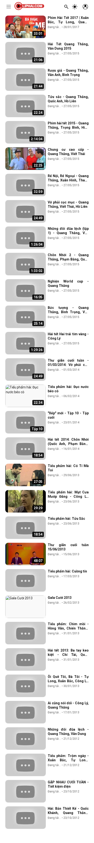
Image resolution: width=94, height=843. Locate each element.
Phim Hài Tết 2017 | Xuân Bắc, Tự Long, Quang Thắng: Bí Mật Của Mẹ (68, 22)
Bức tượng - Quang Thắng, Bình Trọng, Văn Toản (68, 312)
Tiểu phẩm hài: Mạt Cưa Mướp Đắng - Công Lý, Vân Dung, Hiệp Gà (68, 496)
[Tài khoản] (85, 7)
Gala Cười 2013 (60, 598)
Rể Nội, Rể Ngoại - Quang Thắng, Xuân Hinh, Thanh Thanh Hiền (68, 180)
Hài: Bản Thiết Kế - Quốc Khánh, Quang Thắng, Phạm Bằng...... (68, 813)
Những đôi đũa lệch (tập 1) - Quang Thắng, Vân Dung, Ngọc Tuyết (68, 233)
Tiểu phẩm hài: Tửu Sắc (66, 518)
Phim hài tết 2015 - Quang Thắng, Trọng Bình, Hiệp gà (68, 127)
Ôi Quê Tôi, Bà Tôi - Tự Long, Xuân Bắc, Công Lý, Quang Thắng (68, 681)
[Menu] (8, 7)
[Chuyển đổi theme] (75, 7)
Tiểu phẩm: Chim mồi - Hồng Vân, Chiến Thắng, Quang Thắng (68, 628)
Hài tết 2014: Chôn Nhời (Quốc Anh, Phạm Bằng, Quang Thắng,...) (68, 444)
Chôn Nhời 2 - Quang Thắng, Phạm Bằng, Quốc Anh (68, 259)
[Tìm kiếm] (66, 6)
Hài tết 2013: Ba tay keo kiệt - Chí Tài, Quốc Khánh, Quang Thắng (68, 654)
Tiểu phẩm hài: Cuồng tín (67, 571)
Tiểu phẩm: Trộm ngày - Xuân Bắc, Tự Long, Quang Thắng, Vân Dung (68, 760)
